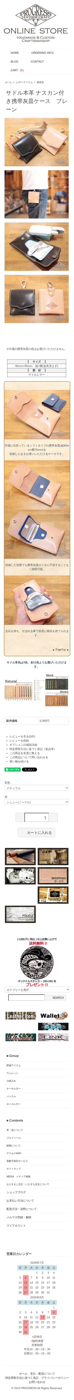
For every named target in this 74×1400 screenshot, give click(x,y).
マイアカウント (16, 1225)
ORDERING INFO (42, 52)
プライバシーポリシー (55, 1377)
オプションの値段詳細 (23, 744)
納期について (14, 1145)
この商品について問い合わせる (28, 757)
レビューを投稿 (19, 740)
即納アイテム (14, 1065)
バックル (11, 1096)
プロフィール (14, 1137)
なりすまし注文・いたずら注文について (28, 1184)
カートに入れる (39, 832)
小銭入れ (11, 1081)
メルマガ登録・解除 (19, 1217)
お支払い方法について (20, 1200)
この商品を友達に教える (24, 753)
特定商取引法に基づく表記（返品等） (32, 749)
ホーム (8, 82)
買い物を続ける (19, 761)
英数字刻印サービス (17, 1161)
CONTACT (37, 61)
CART (18, 70)
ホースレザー (14, 1104)
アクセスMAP (14, 1153)
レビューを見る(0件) (22, 736)
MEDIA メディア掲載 (18, 1176)
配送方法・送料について (22, 1208)
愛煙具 (40, 82)
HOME (15, 52)
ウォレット (12, 1073)
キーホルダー (14, 1088)
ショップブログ (16, 1192)
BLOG (14, 61)
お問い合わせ (37, 1382)
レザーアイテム (24, 82)
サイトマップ (14, 1168)
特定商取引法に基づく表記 (21, 1377)
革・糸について (15, 1130)
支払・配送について (42, 1373)
